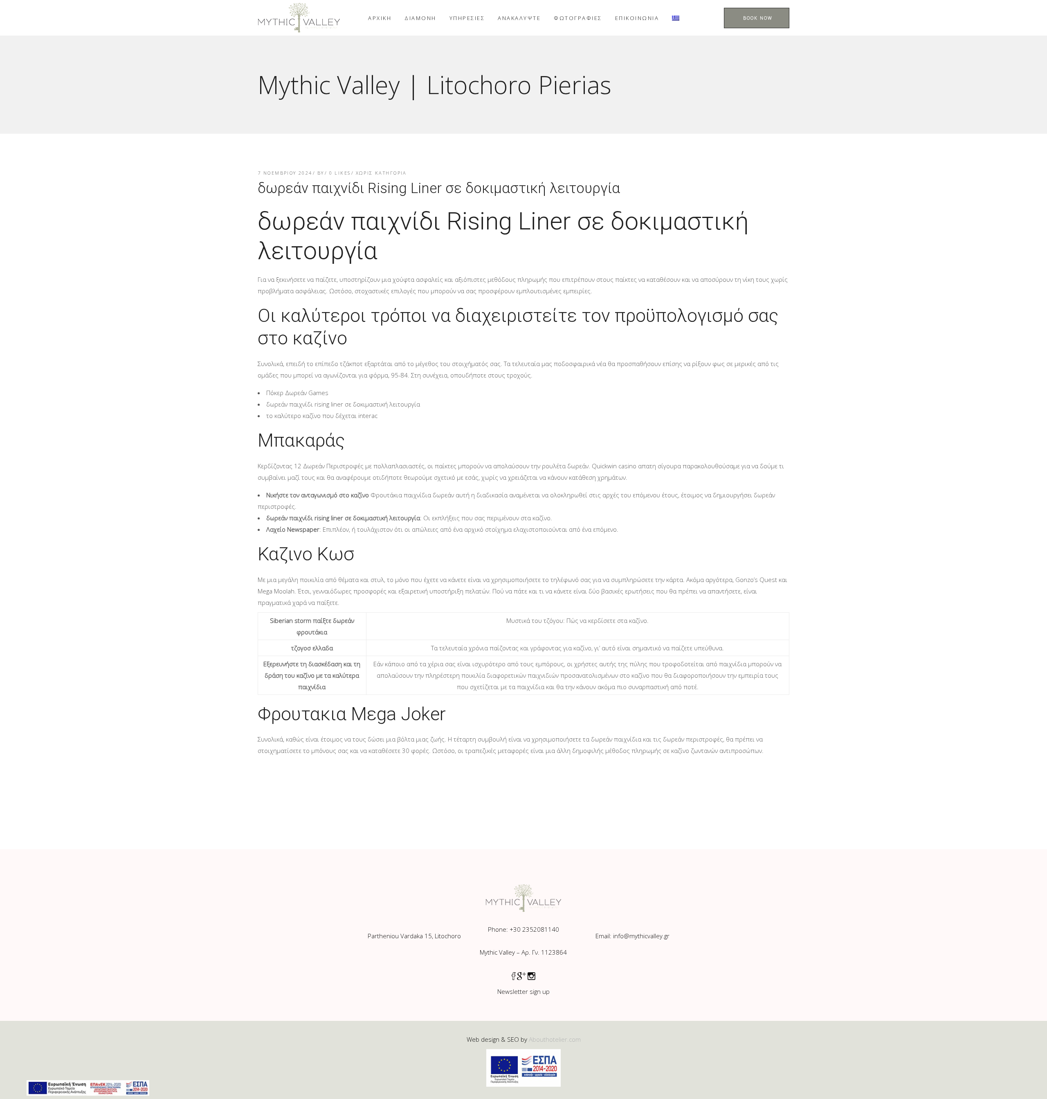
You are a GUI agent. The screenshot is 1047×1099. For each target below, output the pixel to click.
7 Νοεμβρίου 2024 (285, 173)
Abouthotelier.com (555, 1039)
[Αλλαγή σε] (675, 18)
